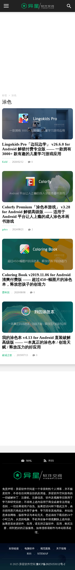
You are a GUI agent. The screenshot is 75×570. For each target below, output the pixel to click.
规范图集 (45, 548)
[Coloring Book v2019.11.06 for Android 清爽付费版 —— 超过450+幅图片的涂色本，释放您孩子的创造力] (37, 254)
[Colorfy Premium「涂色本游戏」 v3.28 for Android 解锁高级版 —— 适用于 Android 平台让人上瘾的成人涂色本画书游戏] (37, 186)
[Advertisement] (37, 51)
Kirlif (5, 161)
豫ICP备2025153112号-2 (50, 564)
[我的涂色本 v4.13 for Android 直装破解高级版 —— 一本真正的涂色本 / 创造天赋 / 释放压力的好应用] (37, 317)
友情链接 (14, 548)
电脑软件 (30, 548)
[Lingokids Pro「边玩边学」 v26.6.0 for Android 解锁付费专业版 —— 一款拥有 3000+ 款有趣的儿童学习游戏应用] (37, 123)
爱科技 (6, 292)
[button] (69, 6)
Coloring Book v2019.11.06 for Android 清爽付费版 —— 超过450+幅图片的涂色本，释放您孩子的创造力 (37, 279)
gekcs (5, 229)
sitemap (42, 553)
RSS (29, 553)
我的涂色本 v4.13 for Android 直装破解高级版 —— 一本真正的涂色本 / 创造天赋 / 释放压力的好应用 (36, 342)
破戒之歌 (7, 355)
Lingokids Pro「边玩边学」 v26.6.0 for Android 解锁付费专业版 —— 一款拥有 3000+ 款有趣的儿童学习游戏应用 (36, 149)
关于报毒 (61, 548)
